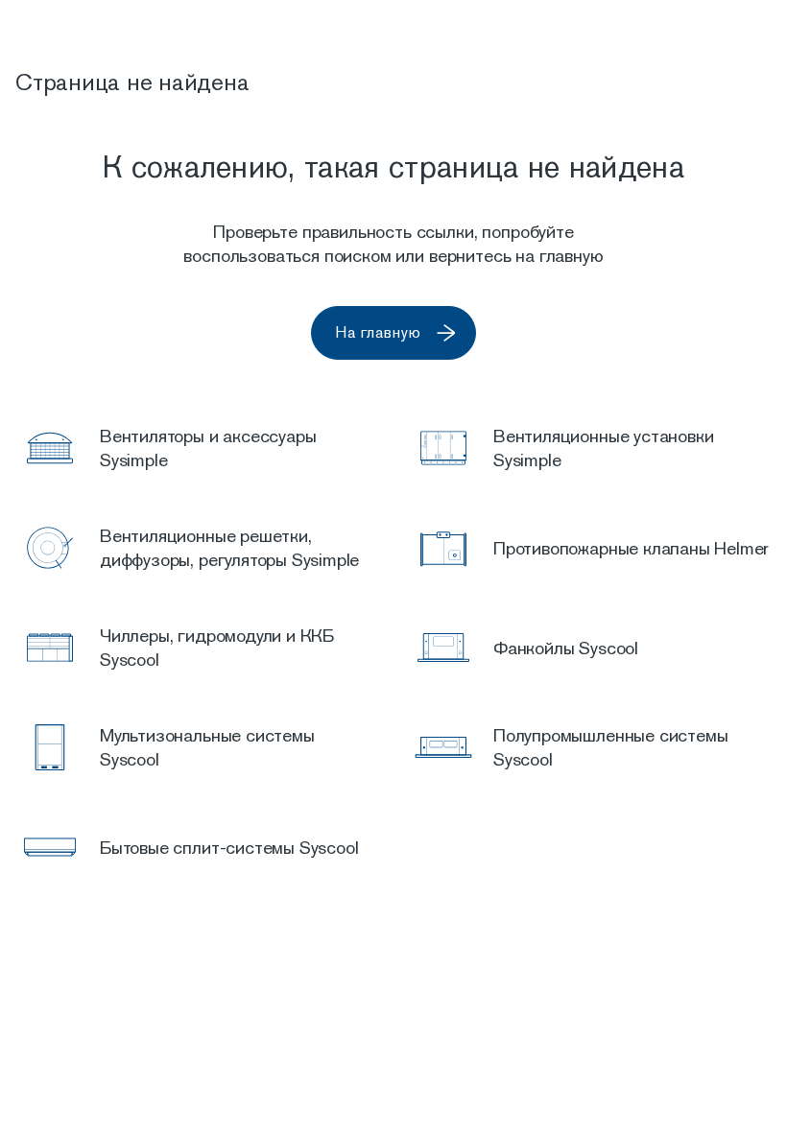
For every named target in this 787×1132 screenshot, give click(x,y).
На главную (378, 332)
